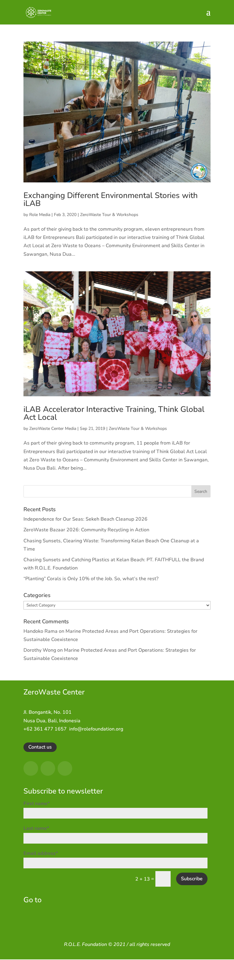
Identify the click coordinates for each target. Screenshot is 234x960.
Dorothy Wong (39, 650)
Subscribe (192, 878)
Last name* (36, 828)
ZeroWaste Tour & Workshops (109, 215)
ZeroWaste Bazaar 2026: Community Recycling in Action (86, 529)
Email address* (40, 853)
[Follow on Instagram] (48, 768)
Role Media (39, 215)
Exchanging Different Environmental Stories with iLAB (110, 199)
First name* (36, 803)
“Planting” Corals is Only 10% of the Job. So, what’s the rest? (90, 578)
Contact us (40, 747)
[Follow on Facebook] (30, 768)
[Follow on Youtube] (65, 768)
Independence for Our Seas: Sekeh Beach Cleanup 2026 (85, 519)
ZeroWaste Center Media (52, 428)
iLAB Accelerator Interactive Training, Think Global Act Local (113, 413)
